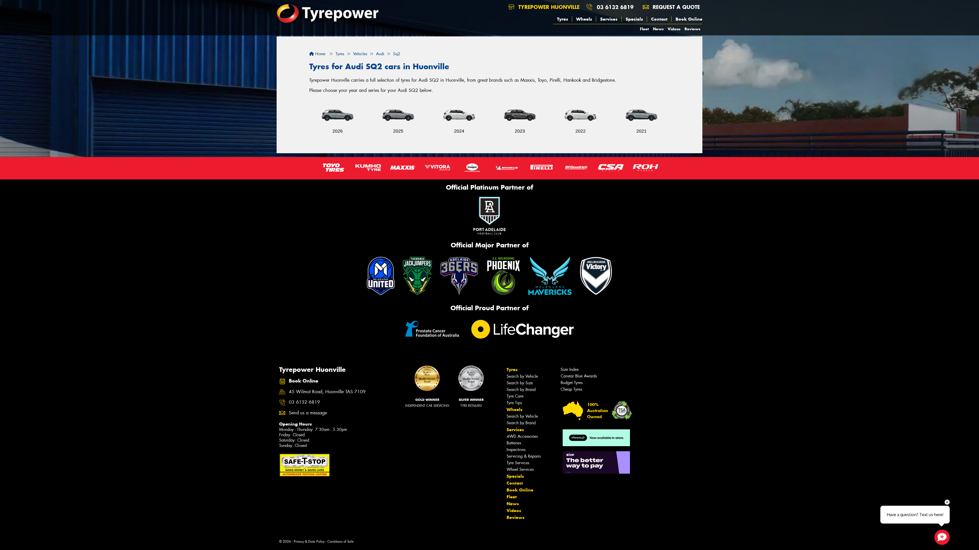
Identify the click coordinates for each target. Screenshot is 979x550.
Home (319, 54)
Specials (634, 19)
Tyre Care (515, 396)
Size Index (570, 369)
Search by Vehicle (522, 376)
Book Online (689, 19)
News (658, 28)
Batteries (514, 443)
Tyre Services (518, 463)
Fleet (644, 28)
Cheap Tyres (571, 389)
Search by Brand (521, 389)
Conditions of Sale (340, 541)
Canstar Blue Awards (579, 376)
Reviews (692, 28)
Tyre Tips (514, 402)
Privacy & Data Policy (309, 541)
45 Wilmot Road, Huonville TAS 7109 (327, 392)
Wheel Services (520, 469)
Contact (659, 19)
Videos (674, 28)
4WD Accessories (522, 436)
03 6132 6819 (615, 7)
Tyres (562, 19)
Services (608, 19)
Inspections (516, 449)
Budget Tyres (572, 382)
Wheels (584, 19)
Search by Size (520, 383)
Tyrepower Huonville (548, 7)
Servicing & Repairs (524, 456)
